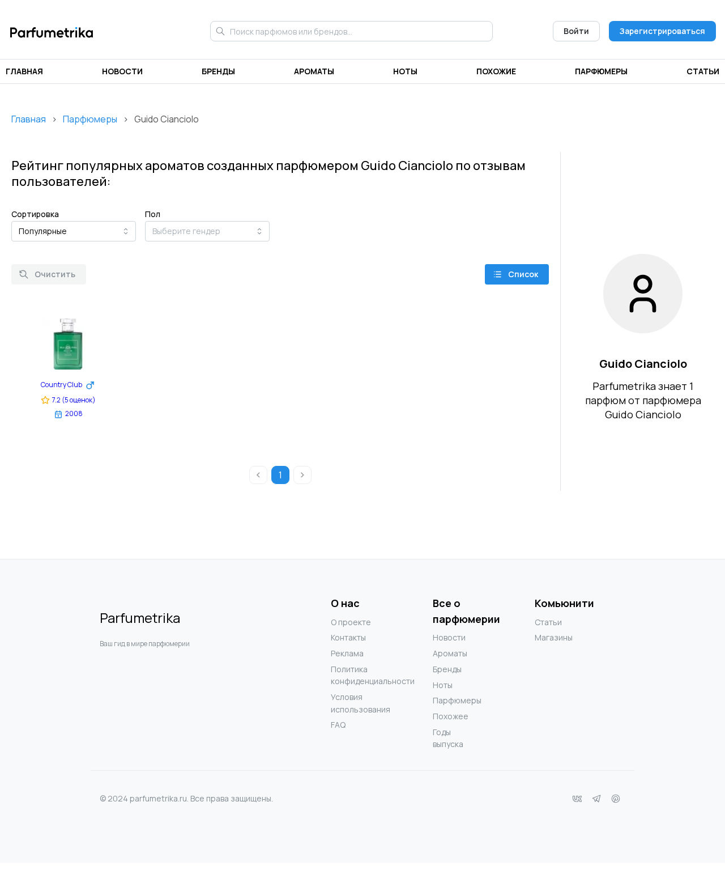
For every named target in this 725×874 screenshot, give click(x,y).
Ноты (405, 71)
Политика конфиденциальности (353, 675)
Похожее (450, 716)
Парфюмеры (601, 71)
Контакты (348, 637)
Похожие (496, 71)
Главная (24, 71)
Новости (122, 71)
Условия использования (353, 703)
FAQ (338, 724)
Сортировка (35, 214)
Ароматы (314, 71)
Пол (152, 214)
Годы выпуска (448, 738)
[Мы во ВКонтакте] (577, 798)
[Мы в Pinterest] (615, 798)
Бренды (218, 71)
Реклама (347, 653)
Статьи (702, 71)
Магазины (554, 637)
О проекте (351, 622)
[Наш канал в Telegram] (596, 798)
